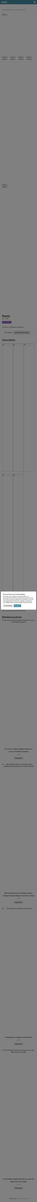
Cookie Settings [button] (8, 605)
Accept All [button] (17, 605)
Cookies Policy (9, 602)
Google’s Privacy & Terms (25, 602)
